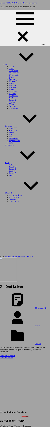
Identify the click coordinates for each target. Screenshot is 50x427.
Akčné (11, 67)
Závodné (12, 173)
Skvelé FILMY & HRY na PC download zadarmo (18, 3)
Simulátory (13, 167)
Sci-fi (11, 98)
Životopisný (13, 108)
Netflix (11, 137)
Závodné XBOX (15, 201)
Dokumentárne (14, 75)
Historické (13, 81)
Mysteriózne (13, 92)
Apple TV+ (13, 128)
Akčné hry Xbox (15, 195)
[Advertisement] (25, 229)
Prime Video (13, 139)
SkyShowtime (14, 141)
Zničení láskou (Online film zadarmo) (19, 256)
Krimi (11, 89)
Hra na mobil (9, 145)
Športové (12, 100)
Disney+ (12, 132)
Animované (13, 71)
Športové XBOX (15, 199)
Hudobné (12, 85)
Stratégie (12, 171)
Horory (12, 83)
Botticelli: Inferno (6, 358)
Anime (11, 69)
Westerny (12, 106)
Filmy (7, 64)
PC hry (7, 163)
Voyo (11, 143)
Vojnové (12, 104)
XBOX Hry (9, 193)
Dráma (11, 77)
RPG (11, 165)
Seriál (11, 175)
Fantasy (12, 79)
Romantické (13, 96)
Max (11, 134)
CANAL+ (13, 130)
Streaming (8, 126)
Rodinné (12, 94)
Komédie (12, 87)
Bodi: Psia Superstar (7, 356)
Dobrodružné (14, 73)
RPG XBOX (14, 197)
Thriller (12, 102)
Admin (37, 326)
